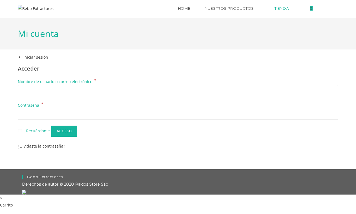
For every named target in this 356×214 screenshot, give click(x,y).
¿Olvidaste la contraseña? (41, 146)
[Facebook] (325, 8)
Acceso (64, 131)
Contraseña (30, 105)
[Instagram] (335, 8)
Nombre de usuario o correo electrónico (57, 81)
